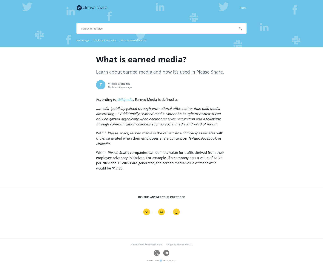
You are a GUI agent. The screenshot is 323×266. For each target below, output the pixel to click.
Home (243, 7)
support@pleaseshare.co (179, 244)
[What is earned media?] (92, 9)
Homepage (84, 40)
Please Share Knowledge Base (146, 244)
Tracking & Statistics (106, 40)
